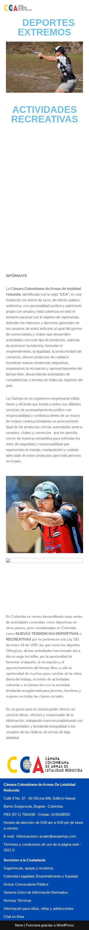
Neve (19, 925)
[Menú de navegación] (79, 8)
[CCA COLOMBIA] (18, 7)
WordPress (65, 925)
